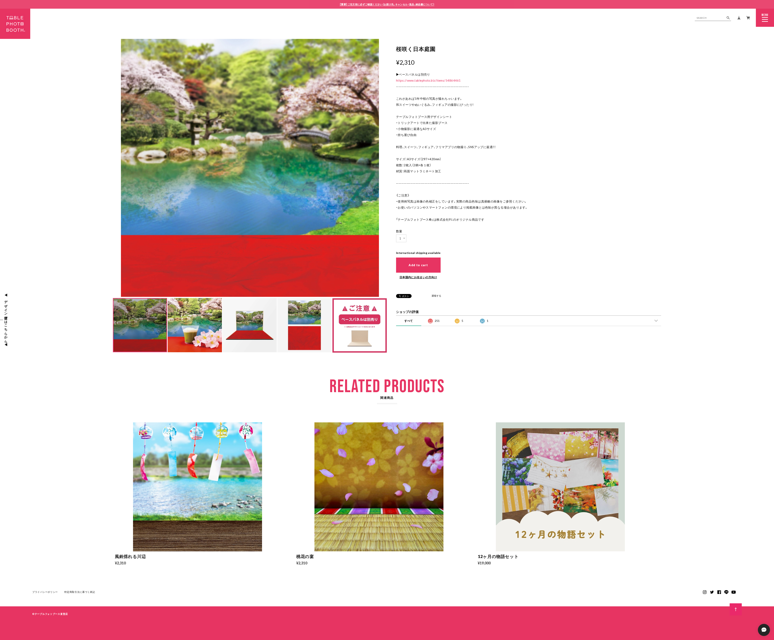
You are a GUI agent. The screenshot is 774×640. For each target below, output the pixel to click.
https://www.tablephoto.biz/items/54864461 (428, 80)
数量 (399, 231)
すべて (408, 320)
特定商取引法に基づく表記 (79, 591)
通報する (436, 296)
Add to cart (418, 265)
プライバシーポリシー (45, 591)
